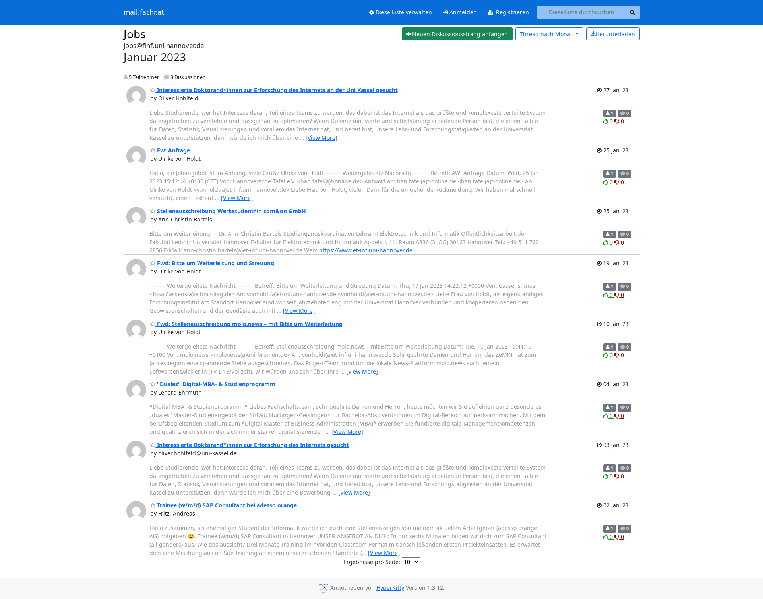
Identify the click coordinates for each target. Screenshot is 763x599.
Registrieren (511, 12)
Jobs (134, 33)
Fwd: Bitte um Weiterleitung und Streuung (214, 263)
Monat (547, 34)
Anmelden (462, 12)
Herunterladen (615, 34)
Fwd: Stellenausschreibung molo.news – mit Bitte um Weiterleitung (249, 323)
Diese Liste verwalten (403, 12)
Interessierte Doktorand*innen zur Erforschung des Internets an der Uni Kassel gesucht (276, 90)
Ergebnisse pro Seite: (371, 562)
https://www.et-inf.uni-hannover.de (365, 250)
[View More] (321, 137)
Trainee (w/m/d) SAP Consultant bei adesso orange (226, 505)
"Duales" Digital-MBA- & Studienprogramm (215, 384)
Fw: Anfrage (172, 150)
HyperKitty (390, 587)
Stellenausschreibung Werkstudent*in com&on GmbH (230, 211)
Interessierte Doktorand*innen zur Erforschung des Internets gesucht (252, 445)
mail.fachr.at (144, 12)
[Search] (633, 12)
